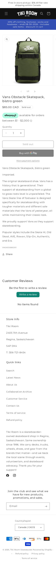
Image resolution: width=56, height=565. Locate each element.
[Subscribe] (46, 506)
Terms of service (16, 413)
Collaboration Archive (19, 391)
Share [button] (9, 254)
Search (10, 370)
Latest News (13, 377)
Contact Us (12, 405)
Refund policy (14, 420)
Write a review (28, 294)
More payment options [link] (28, 160)
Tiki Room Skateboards (21, 550)
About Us (11, 384)
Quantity (7, 127)
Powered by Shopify (42, 550)
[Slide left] (21, 91)
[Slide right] (34, 91)
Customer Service (16, 398)
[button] (6, 13)
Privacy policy (38, 554)
